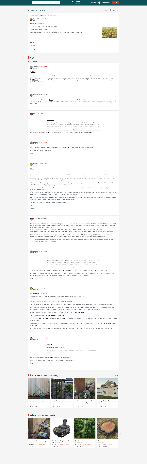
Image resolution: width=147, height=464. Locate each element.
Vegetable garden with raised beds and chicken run (62, 402)
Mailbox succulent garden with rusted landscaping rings (83, 402)
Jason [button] (35, 66)
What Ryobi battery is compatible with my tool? (61, 442)
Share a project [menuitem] (106, 2)
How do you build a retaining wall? (37, 442)
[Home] (28, 10)
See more (41, 23)
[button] (31, 19)
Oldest (35, 61)
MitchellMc (54, 444)
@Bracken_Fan (67, 270)
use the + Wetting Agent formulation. (74, 312)
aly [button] (34, 113)
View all (116, 375)
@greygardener (46, 132)
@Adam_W (35, 80)
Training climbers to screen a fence (39, 401)
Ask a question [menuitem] (95, 2)
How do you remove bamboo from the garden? (84, 442)
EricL (99, 444)
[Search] (33, 2)
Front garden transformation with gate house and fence (107, 402)
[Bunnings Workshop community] (76, 2)
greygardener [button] (37, 94)
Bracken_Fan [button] (36, 218)
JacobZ (31, 444)
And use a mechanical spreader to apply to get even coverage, (47, 318)
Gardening (33, 45)
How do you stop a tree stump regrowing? (106, 442)
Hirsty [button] (35, 18)
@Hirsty (33, 72)
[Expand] (73, 129)
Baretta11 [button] (36, 163)
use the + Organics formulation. (57, 315)
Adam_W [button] (35, 288)
